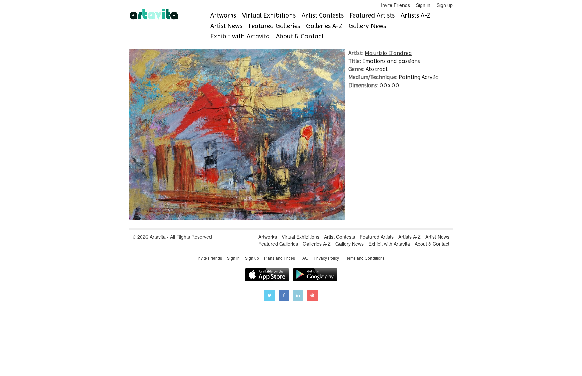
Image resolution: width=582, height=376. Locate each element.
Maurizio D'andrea (388, 52)
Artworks (223, 15)
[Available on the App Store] (267, 275)
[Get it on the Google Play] (315, 275)
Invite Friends (395, 5)
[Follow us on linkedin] (298, 296)
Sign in (423, 5)
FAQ (304, 258)
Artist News (226, 26)
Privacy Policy (326, 258)
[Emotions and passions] (237, 217)
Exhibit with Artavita (240, 36)
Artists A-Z (416, 15)
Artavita (158, 236)
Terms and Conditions (365, 258)
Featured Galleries (274, 26)
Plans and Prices (279, 258)
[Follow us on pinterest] (312, 296)
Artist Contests (323, 15)
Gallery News (367, 26)
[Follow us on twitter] (269, 296)
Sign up (445, 5)
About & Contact (300, 36)
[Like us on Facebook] (284, 296)
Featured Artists (372, 15)
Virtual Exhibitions (269, 15)
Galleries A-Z (324, 26)
